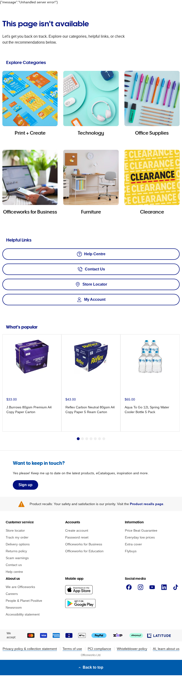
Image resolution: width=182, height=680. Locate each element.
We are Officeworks (20, 587)
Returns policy (16, 551)
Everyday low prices (140, 537)
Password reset (76, 537)
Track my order (17, 537)
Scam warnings (17, 558)
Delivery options (18, 544)
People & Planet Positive (24, 600)
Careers (12, 594)
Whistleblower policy (132, 649)
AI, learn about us (166, 649)
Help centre (14, 572)
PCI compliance (99, 649)
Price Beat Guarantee (141, 530)
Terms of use (72, 649)
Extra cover (133, 544)
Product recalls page (146, 504)
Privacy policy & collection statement (30, 649)
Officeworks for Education (84, 551)
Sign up (25, 485)
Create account (76, 530)
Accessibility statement (23, 614)
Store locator (15, 530)
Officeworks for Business (83, 544)
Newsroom (14, 607)
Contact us (14, 565)
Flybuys (130, 551)
